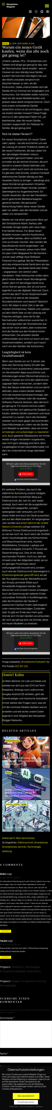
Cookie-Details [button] (14, 1106)
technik (22, 847)
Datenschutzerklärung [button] (27, 1106)
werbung (7, 851)
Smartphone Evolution (33, 662)
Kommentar (7, 1018)
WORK (23, 804)
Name (4, 1054)
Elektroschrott (25, 842)
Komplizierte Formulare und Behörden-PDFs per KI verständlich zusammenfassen (22, 792)
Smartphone (41, 842)
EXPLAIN (9, 741)
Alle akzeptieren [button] (26, 1096)
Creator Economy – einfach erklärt (25, 827)
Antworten (5, 931)
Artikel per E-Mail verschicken (18, 838)
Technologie (34, 847)
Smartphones (9, 847)
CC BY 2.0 (21, 666)
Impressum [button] (39, 1106)
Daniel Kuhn (28, 44)
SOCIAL (5, 44)
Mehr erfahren (26, 469)
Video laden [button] (27, 474)
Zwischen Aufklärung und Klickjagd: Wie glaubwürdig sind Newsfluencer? (24, 761)
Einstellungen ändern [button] (26, 1102)
